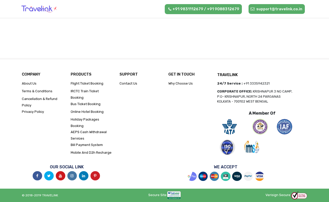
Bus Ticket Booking (85, 104)
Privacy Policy (33, 112)
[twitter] (49, 175)
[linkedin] (83, 175)
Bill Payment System (87, 145)
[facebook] (37, 175)
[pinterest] (95, 175)
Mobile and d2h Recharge (91, 152)
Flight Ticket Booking (87, 83)
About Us (29, 83)
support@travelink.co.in (278, 9)
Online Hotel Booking (87, 112)
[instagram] (72, 175)
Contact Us (128, 83)
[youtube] (60, 175)
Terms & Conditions (37, 91)
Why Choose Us (180, 83)
